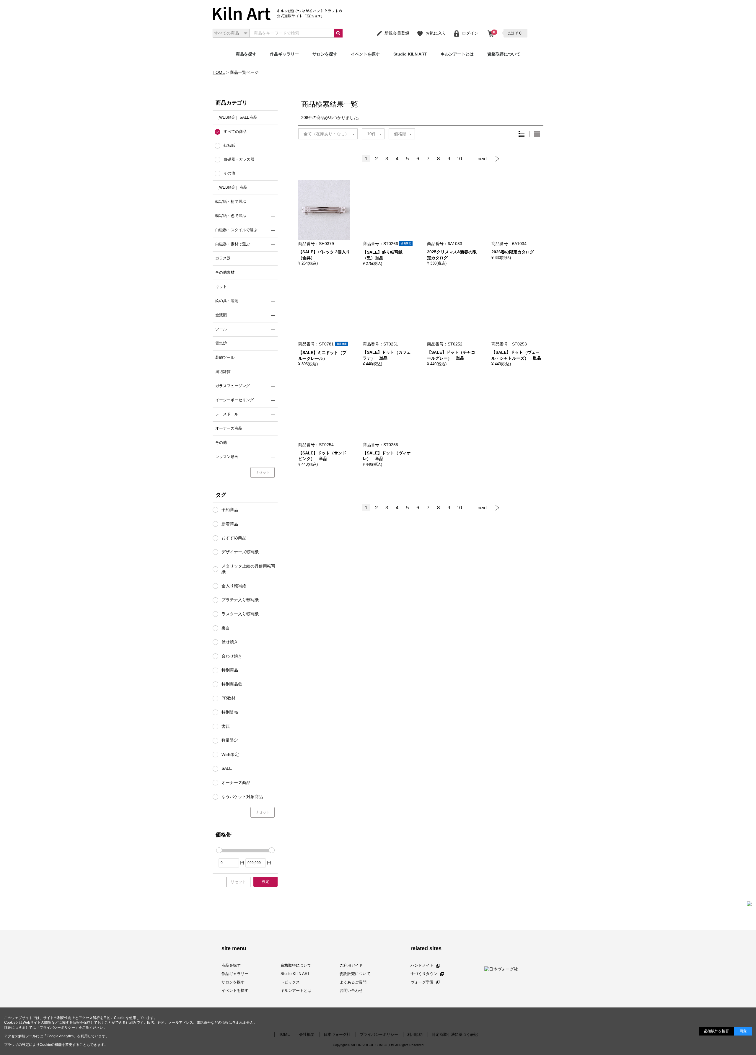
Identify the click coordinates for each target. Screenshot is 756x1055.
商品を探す (246, 54)
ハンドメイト (422, 965)
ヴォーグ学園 (422, 982)
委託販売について (355, 974)
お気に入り (436, 33)
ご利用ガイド (351, 965)
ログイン (470, 33)
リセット (262, 472)
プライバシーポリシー (57, 1027)
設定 (265, 881)
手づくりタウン (423, 974)
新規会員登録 (396, 33)
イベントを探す (365, 54)
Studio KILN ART (410, 54)
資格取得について (503, 54)
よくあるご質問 (353, 982)
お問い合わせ (351, 990)
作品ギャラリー (284, 54)
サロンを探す (324, 54)
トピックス (290, 982)
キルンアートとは (457, 54)
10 (459, 159)
